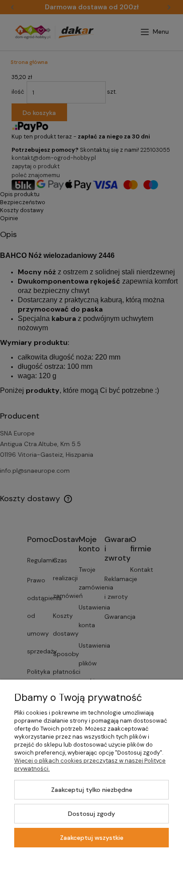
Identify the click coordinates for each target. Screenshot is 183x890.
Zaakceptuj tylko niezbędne (91, 790)
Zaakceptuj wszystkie (91, 838)
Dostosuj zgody (91, 814)
